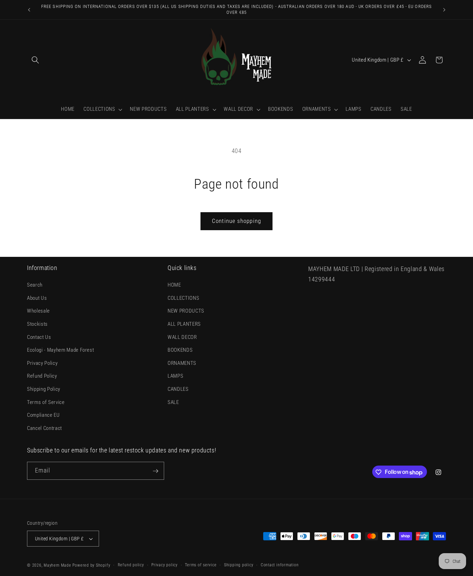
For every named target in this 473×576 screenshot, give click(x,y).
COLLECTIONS (183, 298)
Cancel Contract (44, 428)
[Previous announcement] (29, 9)
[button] (35, 60)
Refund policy (131, 564)
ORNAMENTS (182, 363)
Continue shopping (236, 221)
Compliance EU (43, 415)
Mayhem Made (57, 565)
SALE (173, 402)
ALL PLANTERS (184, 324)
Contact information (280, 564)
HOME (174, 285)
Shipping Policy (43, 389)
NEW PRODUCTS (186, 311)
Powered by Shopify (91, 565)
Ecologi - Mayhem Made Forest (60, 350)
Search (35, 285)
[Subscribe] (155, 471)
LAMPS (175, 376)
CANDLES (178, 389)
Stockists (37, 324)
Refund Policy (42, 376)
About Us (37, 298)
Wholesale (38, 311)
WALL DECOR (182, 337)
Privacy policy (164, 564)
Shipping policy (238, 564)
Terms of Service (46, 402)
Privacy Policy (42, 363)
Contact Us (39, 337)
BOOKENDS (180, 350)
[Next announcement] (444, 9)
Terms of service (200, 564)
